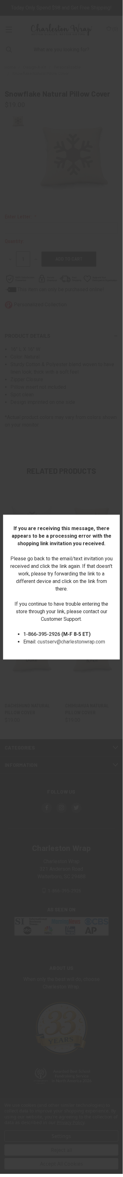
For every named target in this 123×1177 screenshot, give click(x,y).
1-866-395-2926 (41, 634)
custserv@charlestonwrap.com (71, 642)
